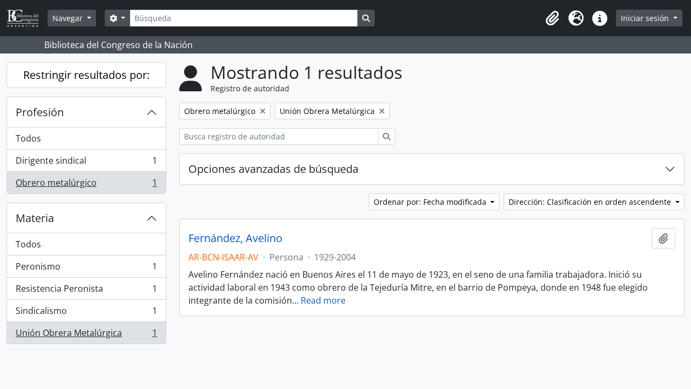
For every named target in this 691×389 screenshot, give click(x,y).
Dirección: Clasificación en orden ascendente (591, 202)
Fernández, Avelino (235, 238)
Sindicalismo (86, 313)
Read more (323, 300)
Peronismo (86, 269)
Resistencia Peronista (86, 291)
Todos (28, 138)
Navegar (68, 18)
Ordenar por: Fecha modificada (431, 202)
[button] (552, 18)
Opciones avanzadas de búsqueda (273, 169)
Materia (35, 218)
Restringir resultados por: (86, 75)
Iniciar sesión (646, 18)
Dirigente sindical (86, 163)
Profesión (40, 112)
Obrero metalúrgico (86, 185)
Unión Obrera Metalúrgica (86, 335)
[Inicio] (27, 18)
